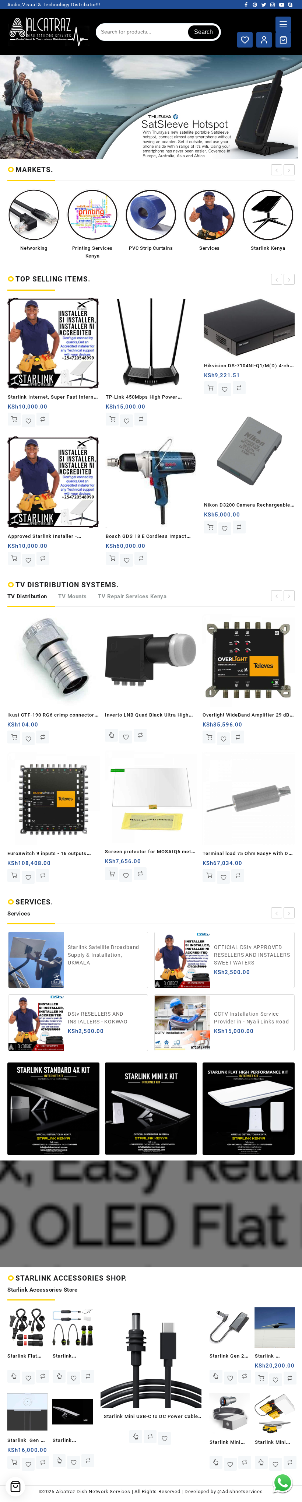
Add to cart (13, 419)
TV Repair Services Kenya (132, 596)
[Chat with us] (283, 1483)
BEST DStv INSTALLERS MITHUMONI (244, 955)
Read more (13, 735)
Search (203, 32)
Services (18, 913)
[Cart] (283, 40)
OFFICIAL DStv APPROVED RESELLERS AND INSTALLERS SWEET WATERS (105, 955)
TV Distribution (27, 596)
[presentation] (276, 169)
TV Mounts (72, 596)
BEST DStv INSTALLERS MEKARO (244, 1018)
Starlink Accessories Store (42, 1289)
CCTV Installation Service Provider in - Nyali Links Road (105, 1018)
